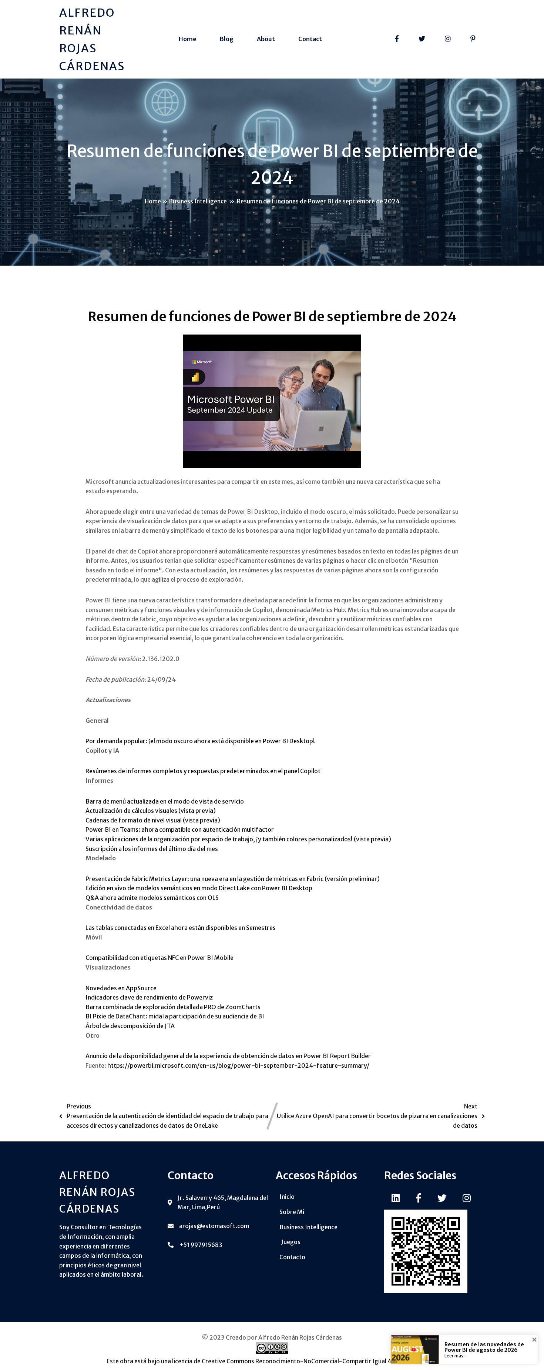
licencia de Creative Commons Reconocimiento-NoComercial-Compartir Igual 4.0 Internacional (304, 1361)
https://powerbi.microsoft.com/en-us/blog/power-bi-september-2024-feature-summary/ (238, 1065)
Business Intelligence (198, 201)
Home (153, 201)
